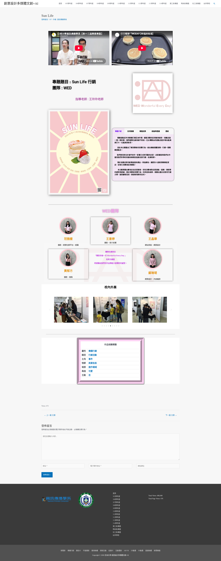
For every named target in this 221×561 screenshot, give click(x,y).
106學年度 (79, 3)
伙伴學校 (207, 3)
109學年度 (110, 3)
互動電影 (118, 550)
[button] (49, 309)
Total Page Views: (154, 498)
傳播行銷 (93, 351)
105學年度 (68, 3)
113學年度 (152, 3)
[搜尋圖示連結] (214, 4)
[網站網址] (158, 466)
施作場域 (93, 367)
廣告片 (78, 550)
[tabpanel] (143, 157)
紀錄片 (111, 550)
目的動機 (130, 131)
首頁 (60, 3)
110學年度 (121, 3)
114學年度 (163, 3)
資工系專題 (174, 3)
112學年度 (142, 3)
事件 (91, 359)
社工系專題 (196, 3)
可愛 (91, 371)
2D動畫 (133, 550)
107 (50, 19)
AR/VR (126, 550)
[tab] (118, 131)
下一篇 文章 (171, 415)
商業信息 (93, 363)
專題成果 (143, 131)
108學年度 (100, 3)
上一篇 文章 (49, 415)
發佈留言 (44, 19)
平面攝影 (86, 550)
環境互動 (103, 550)
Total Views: (152, 495)
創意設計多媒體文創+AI (21, 3)
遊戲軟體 (148, 550)
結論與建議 (156, 131)
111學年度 (131, 3)
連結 (167, 131)
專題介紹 (118, 131)
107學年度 (89, 3)
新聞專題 (157, 550)
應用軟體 (95, 550)
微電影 (63, 550)
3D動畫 (140, 550)
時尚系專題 (185, 3)
